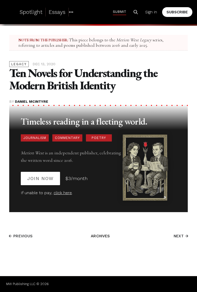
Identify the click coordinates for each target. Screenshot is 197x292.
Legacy (19, 64)
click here (63, 192)
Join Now (40, 178)
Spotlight (30, 12)
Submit (119, 12)
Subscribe (177, 12)
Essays (57, 12)
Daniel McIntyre (31, 101)
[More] (71, 12)
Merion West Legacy (134, 40)
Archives (100, 236)
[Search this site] (136, 12)
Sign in (151, 12)
